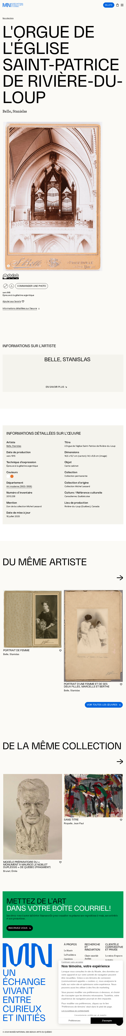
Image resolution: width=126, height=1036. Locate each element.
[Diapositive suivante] (120, 578)
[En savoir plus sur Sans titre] (93, 795)
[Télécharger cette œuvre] (12, 286)
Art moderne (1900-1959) (19, 486)
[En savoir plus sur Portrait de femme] (32, 619)
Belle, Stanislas (13, 446)
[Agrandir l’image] (6, 286)
